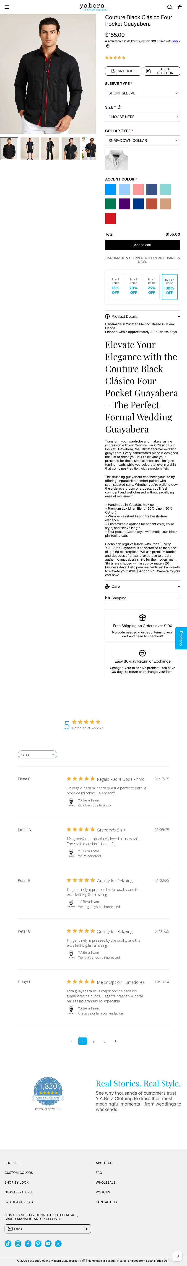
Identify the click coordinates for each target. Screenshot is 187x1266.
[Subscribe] (85, 1228)
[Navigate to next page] (115, 1041)
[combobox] (37, 754)
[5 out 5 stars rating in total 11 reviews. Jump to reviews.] (116, 57)
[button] (180, 7)
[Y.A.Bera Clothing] (93, 7)
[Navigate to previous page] (71, 1041)
